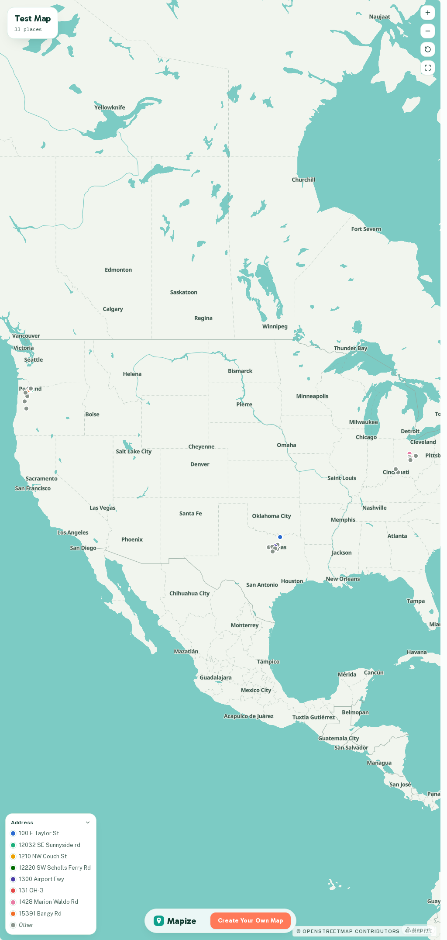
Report (422, 929)
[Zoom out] (427, 31)
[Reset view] (427, 49)
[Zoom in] (427, 12)
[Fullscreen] (427, 67)
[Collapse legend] (88, 822)
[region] (220, 470)
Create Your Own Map (250, 920)
